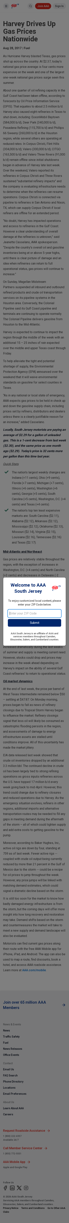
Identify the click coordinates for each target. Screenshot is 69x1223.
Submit (34, 623)
